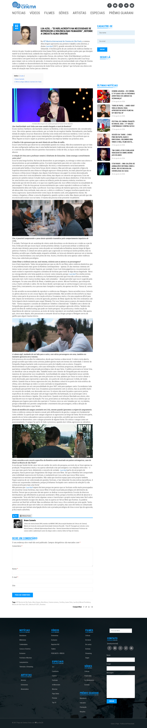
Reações (82, 712)
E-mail (15, 577)
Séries (63, 13)
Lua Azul (76, 602)
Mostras (54, 689)
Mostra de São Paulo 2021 (20, 604)
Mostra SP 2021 (34, 604)
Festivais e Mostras (25, 658)
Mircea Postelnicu (85, 602)
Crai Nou (62, 602)
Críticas (87, 636)
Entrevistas (24, 685)
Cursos (54, 676)
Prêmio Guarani (121, 13)
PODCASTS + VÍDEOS (57, 653)
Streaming (88, 653)
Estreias (87, 649)
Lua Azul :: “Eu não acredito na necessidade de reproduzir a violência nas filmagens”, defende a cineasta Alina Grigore (67, 31)
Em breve (88, 640)
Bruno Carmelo (30, 520)
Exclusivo (22, 653)
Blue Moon (44, 602)
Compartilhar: (77, 607)
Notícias (18, 13)
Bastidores (22, 636)
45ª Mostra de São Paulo (24, 602)
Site (13, 585)
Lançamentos (23, 662)
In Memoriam (56, 685)
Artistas (79, 13)
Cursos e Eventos (24, 649)
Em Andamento (89, 680)
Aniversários (25, 689)
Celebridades (23, 644)
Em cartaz (88, 644)
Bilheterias (22, 640)
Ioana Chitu (68, 602)
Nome (15, 569)
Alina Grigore (36, 602)
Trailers (53, 649)
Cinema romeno (53, 602)
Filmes (49, 13)
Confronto (55, 671)
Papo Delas (55, 694)
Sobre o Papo (115, 724)
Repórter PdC (55, 644)
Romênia (42, 604)
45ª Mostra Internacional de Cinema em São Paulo (62, 41)
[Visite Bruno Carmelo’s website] (18, 523)
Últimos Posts (26, 516)
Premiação (83, 707)
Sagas (87, 658)
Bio (16, 516)
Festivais (55, 680)
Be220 (41, 723)
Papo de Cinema (22, 723)
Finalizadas (87, 676)
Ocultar (22, 76)
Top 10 (54, 703)
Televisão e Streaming (26, 667)
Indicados (83, 703)
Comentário (17, 546)
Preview (54, 698)
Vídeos (35, 13)
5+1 (53, 667)
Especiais (97, 13)
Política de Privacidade (127, 724)
